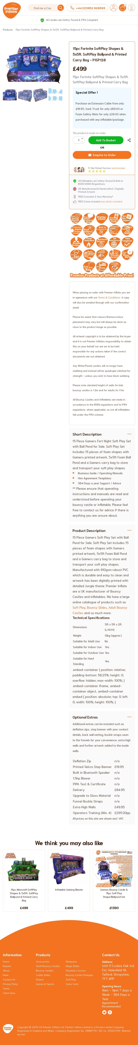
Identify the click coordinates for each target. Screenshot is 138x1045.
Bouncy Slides (97, 607)
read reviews (118, 168)
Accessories (42, 961)
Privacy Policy (10, 983)
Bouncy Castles (44, 970)
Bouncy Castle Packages (79, 975)
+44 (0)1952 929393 (90, 8)
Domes (40, 979)
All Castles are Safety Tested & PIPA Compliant (71, 19)
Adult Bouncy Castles (48, 966)
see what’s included (111, 201)
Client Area (9, 992)
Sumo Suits (72, 983)
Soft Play (79, 607)
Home (6, 961)
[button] (58, 65)
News (6, 975)
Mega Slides (72, 966)
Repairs (7, 966)
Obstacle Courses (76, 970)
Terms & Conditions (109, 297)
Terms (6, 988)
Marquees (71, 961)
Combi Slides (43, 975)
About (6, 970)
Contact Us (9, 979)
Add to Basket (106, 140)
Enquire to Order (104, 155)
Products (8, 29)
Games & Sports (45, 983)
